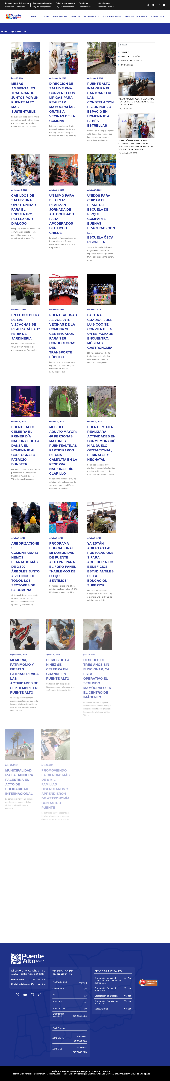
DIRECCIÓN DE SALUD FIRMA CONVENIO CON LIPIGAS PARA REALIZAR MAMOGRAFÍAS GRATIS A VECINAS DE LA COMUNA (62, 102)
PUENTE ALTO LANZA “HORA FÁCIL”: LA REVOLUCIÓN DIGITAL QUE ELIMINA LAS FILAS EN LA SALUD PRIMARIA (23, 892)
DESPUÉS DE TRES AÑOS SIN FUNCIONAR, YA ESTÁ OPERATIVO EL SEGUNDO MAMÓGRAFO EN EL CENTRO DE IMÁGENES (101, 678)
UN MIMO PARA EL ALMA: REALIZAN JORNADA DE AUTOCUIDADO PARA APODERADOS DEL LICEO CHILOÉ (61, 214)
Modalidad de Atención (131, 60)
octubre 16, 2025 (18, 421)
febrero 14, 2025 (94, 976)
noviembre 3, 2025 (19, 190)
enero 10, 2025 (17, 1074)
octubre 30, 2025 (56, 190)
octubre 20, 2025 (56, 310)
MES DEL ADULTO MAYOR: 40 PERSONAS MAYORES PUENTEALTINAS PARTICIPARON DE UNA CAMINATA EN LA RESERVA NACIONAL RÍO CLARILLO (63, 450)
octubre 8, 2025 (56, 538)
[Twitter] (153, 5)
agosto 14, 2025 (56, 654)
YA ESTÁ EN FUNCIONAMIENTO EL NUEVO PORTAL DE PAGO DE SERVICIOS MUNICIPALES (101, 995)
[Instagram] (148, 5)
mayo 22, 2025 (93, 869)
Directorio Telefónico (131, 56)
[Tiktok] (159, 5)
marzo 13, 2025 (17, 976)
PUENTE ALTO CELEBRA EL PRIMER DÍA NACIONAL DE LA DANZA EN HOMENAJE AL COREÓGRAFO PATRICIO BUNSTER (25, 445)
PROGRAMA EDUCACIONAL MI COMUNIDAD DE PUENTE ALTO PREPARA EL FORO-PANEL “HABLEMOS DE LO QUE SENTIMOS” (62, 561)
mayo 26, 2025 (17, 869)
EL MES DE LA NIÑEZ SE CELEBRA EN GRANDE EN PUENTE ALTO (61, 669)
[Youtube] (164, 5)
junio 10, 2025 (55, 765)
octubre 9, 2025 (18, 538)
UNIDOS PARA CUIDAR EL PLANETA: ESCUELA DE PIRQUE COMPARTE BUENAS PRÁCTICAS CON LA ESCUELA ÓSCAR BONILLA (101, 219)
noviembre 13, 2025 (57, 78)
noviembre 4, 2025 (95, 78)
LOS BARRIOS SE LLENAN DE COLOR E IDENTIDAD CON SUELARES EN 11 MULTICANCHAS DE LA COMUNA (101, 784)
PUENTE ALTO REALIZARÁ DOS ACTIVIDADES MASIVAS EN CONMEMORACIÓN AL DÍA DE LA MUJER (63, 995)
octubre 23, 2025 (18, 310)
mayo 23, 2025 (55, 869)
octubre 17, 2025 (94, 310)
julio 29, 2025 (93, 654)
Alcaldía (125, 52)
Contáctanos (127, 65)
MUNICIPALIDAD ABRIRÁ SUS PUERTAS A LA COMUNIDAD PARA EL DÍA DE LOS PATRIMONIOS (62, 888)
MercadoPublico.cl (106, 5)
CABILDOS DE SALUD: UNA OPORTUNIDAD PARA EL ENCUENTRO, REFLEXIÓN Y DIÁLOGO (23, 209)
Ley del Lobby (84, 5)
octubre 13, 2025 (56, 421)
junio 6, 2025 (92, 765)
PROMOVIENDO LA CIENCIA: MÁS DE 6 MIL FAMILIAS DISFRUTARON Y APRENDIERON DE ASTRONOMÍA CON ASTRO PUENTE (63, 788)
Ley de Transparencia (42, 5)
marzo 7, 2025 (55, 976)
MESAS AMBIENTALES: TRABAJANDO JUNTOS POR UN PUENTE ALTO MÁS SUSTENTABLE (25, 97)
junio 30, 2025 (17, 765)
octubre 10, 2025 (94, 421)
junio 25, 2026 (17, 78)
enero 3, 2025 (55, 1074)
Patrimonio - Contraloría (17, 5)
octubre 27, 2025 (94, 190)
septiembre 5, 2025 (19, 654)
